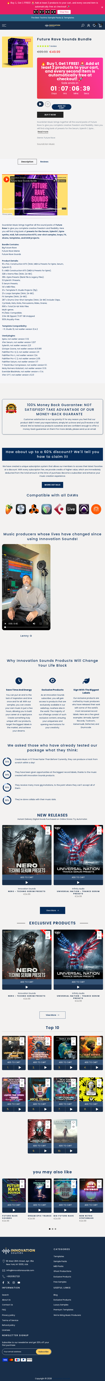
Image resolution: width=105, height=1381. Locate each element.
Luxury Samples (61, 1304)
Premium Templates (63, 1309)
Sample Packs (60, 1261)
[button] (43, 46)
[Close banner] (102, 7)
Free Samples (60, 1282)
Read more (43, 131)
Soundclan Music (46, 144)
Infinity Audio (78, 888)
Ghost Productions (62, 1271)
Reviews (44, 161)
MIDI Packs (58, 1266)
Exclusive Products (62, 1276)
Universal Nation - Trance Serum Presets (78, 892)
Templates (59, 1256)
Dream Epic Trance (39, 1216)
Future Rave (49, 137)
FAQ (4, 1309)
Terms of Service (10, 1320)
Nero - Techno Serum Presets (27, 891)
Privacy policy (8, 1315)
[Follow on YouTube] (19, 1282)
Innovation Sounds (27, 888)
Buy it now (50, 114)
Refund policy (8, 1325)
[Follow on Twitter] (8, 1282)
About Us (6, 1299)
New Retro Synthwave (86, 1217)
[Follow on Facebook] (3, 1282)
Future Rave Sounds (10, 1217)
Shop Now (64, 12)
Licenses (6, 1330)
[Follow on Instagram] (13, 1282)
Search (5, 1295)
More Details (52, 484)
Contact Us (7, 1304)
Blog (56, 1295)
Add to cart (26, 877)
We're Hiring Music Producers (67, 1315)
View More (51, 910)
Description (27, 161)
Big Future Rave (64, 1216)
